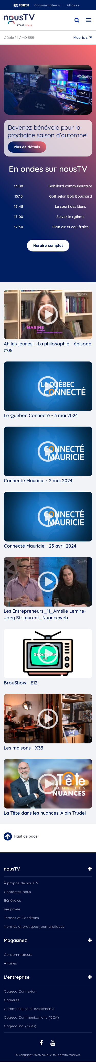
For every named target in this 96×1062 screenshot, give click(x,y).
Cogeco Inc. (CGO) (20, 1026)
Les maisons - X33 (23, 748)
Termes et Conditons (21, 917)
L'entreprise (17, 977)
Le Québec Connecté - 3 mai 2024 (41, 415)
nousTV (12, 869)
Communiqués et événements (29, 1008)
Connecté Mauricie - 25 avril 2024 (40, 546)
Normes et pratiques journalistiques (34, 926)
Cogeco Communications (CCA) (31, 1017)
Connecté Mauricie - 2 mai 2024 (38, 481)
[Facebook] (42, 1042)
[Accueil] (19, 20)
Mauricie (80, 37)
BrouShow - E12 (20, 683)
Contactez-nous (17, 891)
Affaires (73, 5)
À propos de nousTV (21, 883)
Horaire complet (48, 245)
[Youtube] (53, 1042)
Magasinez (15, 940)
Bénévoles (12, 900)
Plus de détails (27, 147)
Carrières (11, 1000)
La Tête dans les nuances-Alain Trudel (45, 813)
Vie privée (12, 909)
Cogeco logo (21, 5)
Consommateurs (47, 5)
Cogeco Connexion (20, 991)
